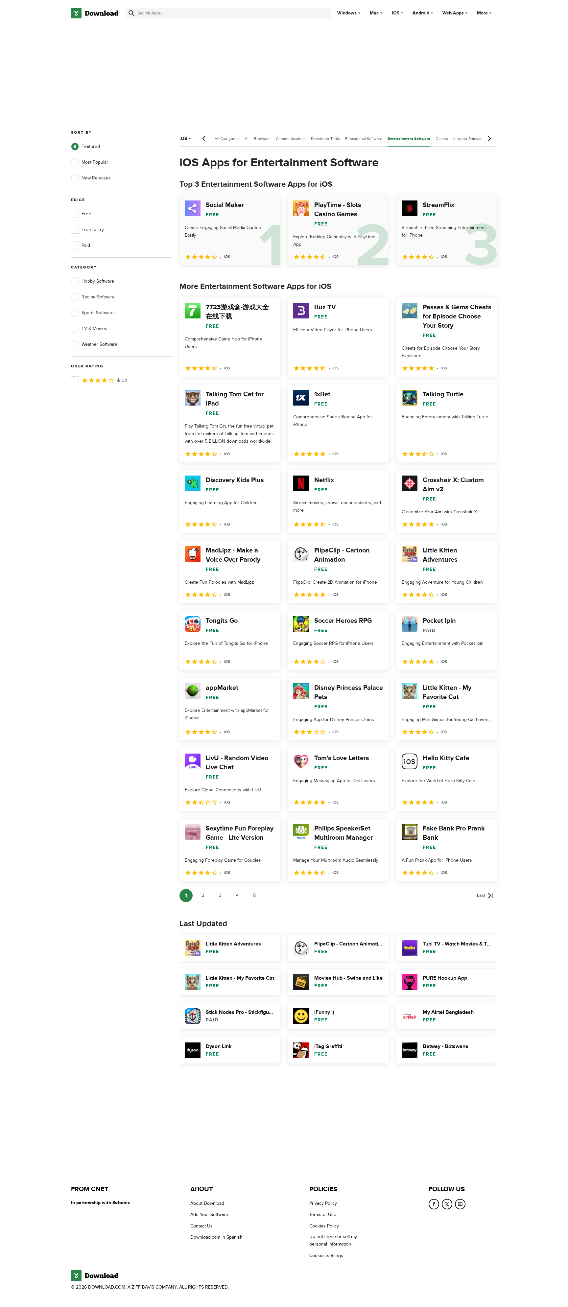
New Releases (96, 178)
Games (442, 138)
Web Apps (453, 13)
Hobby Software (98, 281)
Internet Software (468, 138)
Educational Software (363, 138)
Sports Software (98, 312)
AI (246, 138)
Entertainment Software (409, 138)
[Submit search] (131, 13)
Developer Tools (325, 138)
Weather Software (99, 344)
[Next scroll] (489, 139)
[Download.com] (94, 13)
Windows (347, 13)
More (482, 13)
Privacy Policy (323, 1203)
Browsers (262, 138)
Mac (374, 13)
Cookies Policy (324, 1226)
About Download (207, 1203)
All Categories (227, 138)
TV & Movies (94, 328)
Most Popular (95, 162)
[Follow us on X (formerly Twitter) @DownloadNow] (447, 1204)
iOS (395, 13)
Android (421, 13)
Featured (91, 146)
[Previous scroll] (204, 139)
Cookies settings (326, 1255)
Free (86, 214)
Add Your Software (209, 1214)
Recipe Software (98, 297)
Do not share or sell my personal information (333, 1240)
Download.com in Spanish (216, 1237)
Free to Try (93, 229)
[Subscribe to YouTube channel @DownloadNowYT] (460, 1204)
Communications (291, 138)
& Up (122, 380)
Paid (86, 245)
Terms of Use (322, 1214)
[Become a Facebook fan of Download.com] (434, 1204)
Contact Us (201, 1226)
